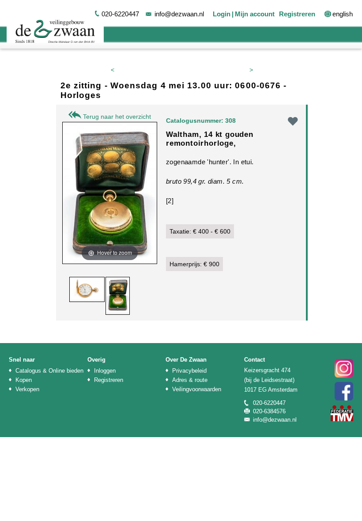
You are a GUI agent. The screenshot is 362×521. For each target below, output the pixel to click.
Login (221, 14)
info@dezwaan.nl (179, 14)
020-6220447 (120, 14)
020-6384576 (269, 411)
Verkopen (27, 389)
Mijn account (255, 14)
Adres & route (189, 380)
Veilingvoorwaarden (196, 389)
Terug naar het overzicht (116, 116)
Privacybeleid (189, 370)
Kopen (23, 380)
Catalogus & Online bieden (49, 370)
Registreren (297, 14)
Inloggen (105, 370)
